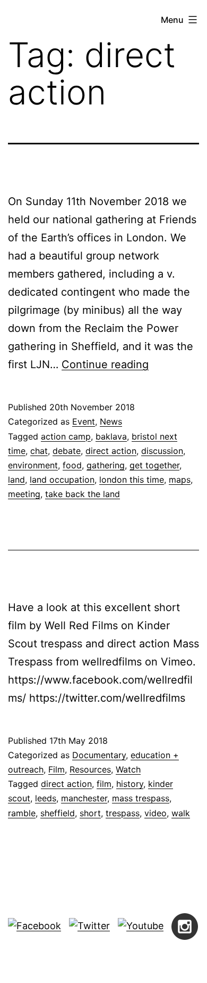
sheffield (57, 813)
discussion (162, 450)
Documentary (99, 755)
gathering (106, 465)
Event (83, 421)
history (129, 783)
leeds (45, 798)
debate (67, 450)
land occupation (62, 479)
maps (180, 479)
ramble (22, 813)
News (111, 421)
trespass (123, 813)
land (16, 479)
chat (39, 450)
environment (33, 465)
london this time (131, 479)
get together (154, 465)
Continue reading (105, 364)
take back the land (82, 494)
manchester (84, 798)
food (72, 465)
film (104, 783)
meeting (24, 494)
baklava (111, 436)
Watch (128, 769)
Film (56, 769)
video (155, 813)
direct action (110, 450)
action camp (66, 436)
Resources (90, 769)
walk (180, 813)
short (90, 813)
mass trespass (140, 798)
